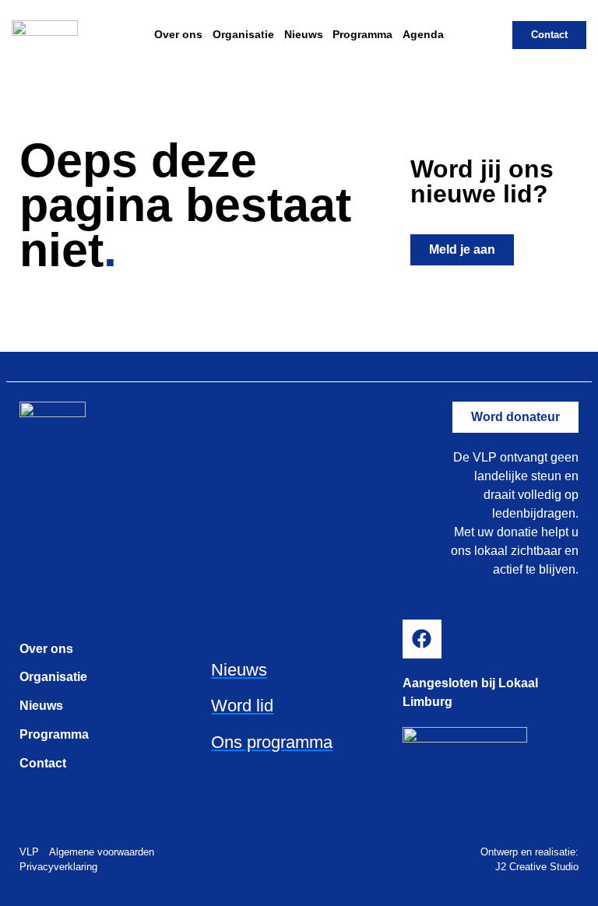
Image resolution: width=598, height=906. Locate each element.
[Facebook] (422, 639)
